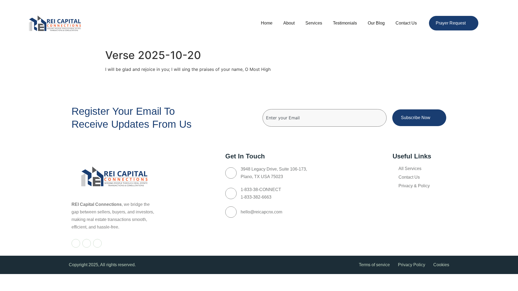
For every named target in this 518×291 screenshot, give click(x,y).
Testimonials (345, 23)
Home (266, 23)
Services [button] (313, 23)
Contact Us (406, 23)
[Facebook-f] (75, 243)
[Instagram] (86, 243)
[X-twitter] (97, 243)
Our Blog (376, 23)
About (289, 23)
